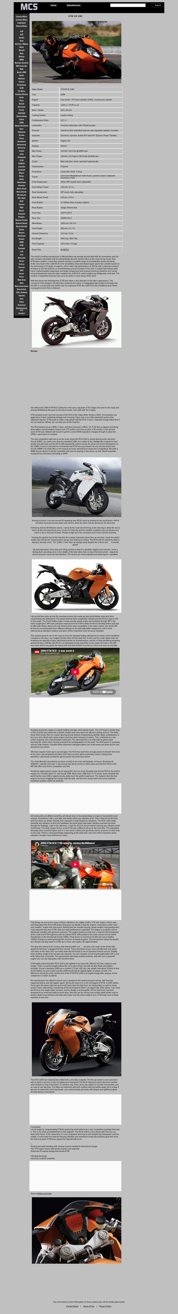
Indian (21, 151)
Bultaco (21, 78)
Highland (21, 132)
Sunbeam (21, 236)
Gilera (21, 119)
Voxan (21, 273)
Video (21, 302)
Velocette (21, 258)
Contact (21, 313)
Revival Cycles (21, 220)
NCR (21, 201)
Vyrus (21, 277)
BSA (21, 69)
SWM (21, 242)
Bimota (21, 56)
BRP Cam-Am (21, 66)
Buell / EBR (21, 72)
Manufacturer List (21, 309)
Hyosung (21, 148)
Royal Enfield (21, 226)
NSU (21, 207)
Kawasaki (22, 157)
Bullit (21, 75)
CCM (21, 88)
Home (53, 5)
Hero (21, 129)
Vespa (21, 261)
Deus (21, 100)
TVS (21, 251)
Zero (21, 299)
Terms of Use (88, 1306)
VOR (21, 270)
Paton (21, 210)
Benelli (21, 50)
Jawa (21, 154)
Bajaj (21, 47)
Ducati (21, 104)
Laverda (21, 166)
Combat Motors (21, 94)
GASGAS (21, 113)
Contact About (72, 1306)
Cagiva (21, 82)
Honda (21, 135)
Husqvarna (21, 144)
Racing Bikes (21, 26)
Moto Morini (22, 192)
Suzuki (21, 239)
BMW (21, 59)
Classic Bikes (21, 16)
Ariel (21, 41)
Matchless (21, 182)
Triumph (21, 248)
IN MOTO (65, 250)
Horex (21, 138)
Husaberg (22, 141)
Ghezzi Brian (21, 116)
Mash (21, 179)
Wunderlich (21, 289)
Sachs (21, 229)
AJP (21, 31)
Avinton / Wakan (21, 44)
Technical (22, 305)
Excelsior (21, 107)
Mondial (21, 185)
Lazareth (21, 170)
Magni (21, 173)
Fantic (21, 110)
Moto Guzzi (21, 188)
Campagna (21, 85)
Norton (21, 204)
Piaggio (21, 217)
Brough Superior (21, 63)
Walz (21, 283)
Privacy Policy (105, 1306)
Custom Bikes (21, 20)
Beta (21, 53)
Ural (21, 255)
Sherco (21, 232)
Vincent (21, 267)
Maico (21, 176)
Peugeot (21, 214)
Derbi (21, 97)
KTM (21, 160)
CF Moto (21, 91)
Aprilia (21, 37)
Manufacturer (74, 5)
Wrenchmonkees (21, 286)
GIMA (21, 122)
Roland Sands (21, 223)
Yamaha (21, 295)
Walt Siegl (22, 280)
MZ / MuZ (21, 198)
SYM (21, 245)
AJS (21, 34)
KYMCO (21, 163)
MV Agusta (21, 195)
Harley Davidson (21, 126)
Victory (21, 264)
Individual (21, 23)
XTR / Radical (21, 292)
